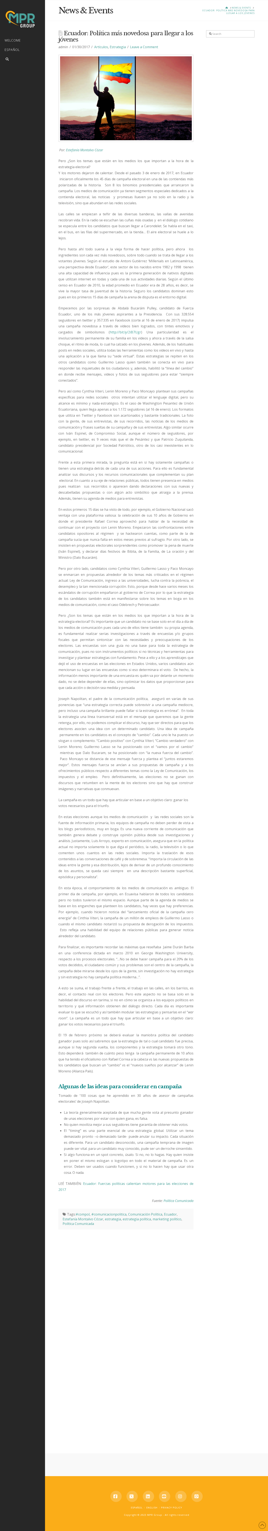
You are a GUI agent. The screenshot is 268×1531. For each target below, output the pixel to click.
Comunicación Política (145, 1214)
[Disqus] (125, 1282)
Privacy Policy (171, 1507)
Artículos (101, 47)
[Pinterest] (197, 1496)
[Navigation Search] (22, 59)
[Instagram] (181, 1496)
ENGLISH (151, 1507)
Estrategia (118, 47)
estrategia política (137, 1219)
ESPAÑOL (137, 1507)
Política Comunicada (178, 1200)
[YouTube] (164, 1496)
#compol (83, 1214)
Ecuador (170, 1214)
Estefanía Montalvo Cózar (84, 150)
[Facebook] (116, 1496)
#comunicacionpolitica (108, 1214)
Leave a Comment (144, 47)
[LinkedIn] (148, 1496)
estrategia (113, 1219)
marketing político (167, 1219)
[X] (132, 1496)
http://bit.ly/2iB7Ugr (125, 332)
